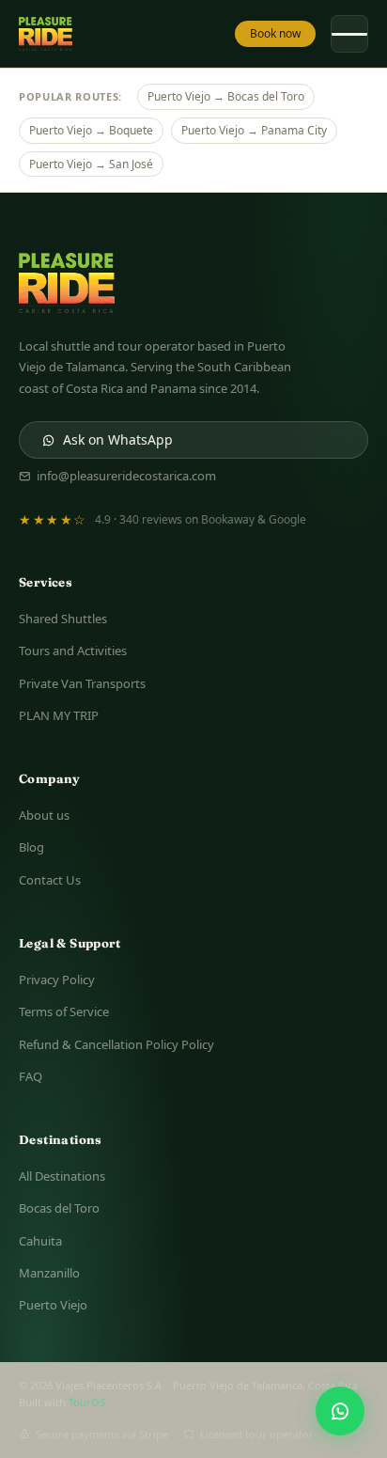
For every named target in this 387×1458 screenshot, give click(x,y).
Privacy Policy (57, 979)
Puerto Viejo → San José (91, 164)
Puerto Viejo (53, 1304)
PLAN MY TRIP (59, 715)
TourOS (87, 1402)
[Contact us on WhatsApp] (340, 1411)
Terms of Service (64, 1011)
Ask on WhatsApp (118, 439)
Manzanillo (49, 1272)
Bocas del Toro (59, 1207)
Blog (31, 847)
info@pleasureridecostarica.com (126, 475)
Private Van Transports (82, 683)
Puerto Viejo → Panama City (254, 130)
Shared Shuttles (63, 618)
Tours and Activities (73, 650)
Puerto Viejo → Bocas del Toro (225, 96)
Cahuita (40, 1240)
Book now (275, 33)
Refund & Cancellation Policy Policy (116, 1044)
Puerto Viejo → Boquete (91, 130)
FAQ (30, 1076)
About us (44, 815)
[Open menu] (349, 34)
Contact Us (50, 879)
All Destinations (62, 1176)
